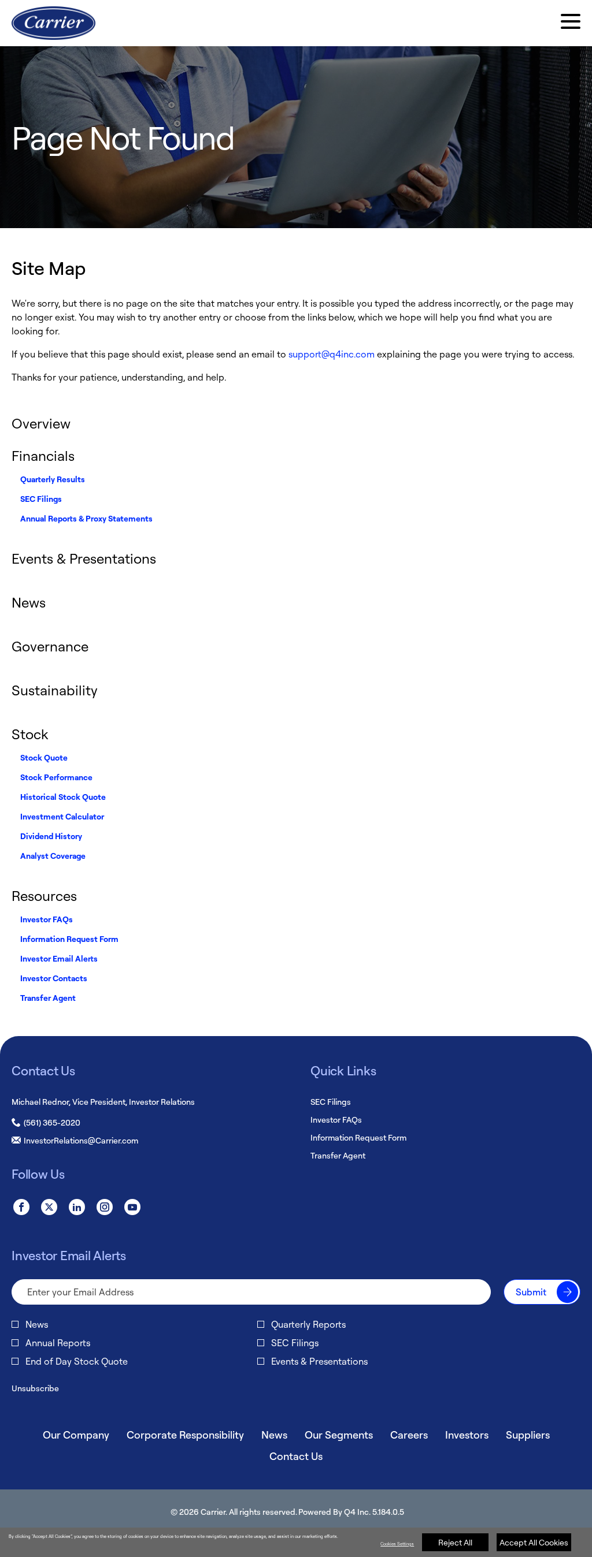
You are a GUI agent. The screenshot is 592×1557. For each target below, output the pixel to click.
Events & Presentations (84, 558)
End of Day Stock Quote (76, 1361)
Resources (44, 895)
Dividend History (51, 836)
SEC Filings (41, 499)
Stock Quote (44, 757)
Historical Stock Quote (63, 797)
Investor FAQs (46, 919)
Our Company (76, 1434)
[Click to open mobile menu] (570, 23)
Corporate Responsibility (185, 1434)
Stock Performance (56, 777)
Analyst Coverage (53, 856)
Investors (467, 1434)
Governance (50, 646)
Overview (41, 423)
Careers (409, 1434)
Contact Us (296, 1456)
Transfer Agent (48, 998)
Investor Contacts (53, 978)
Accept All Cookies (534, 1542)
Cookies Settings (397, 1544)
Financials (43, 455)
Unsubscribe (35, 1388)
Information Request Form (69, 939)
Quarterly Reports (308, 1324)
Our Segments (339, 1434)
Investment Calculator (62, 816)
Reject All (455, 1542)
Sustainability (55, 690)
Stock (30, 734)
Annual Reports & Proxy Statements (86, 518)
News (29, 602)
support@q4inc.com (331, 354)
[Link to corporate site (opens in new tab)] (53, 23)
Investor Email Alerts (59, 958)
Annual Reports (57, 1343)
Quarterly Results (52, 479)
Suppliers (528, 1434)
